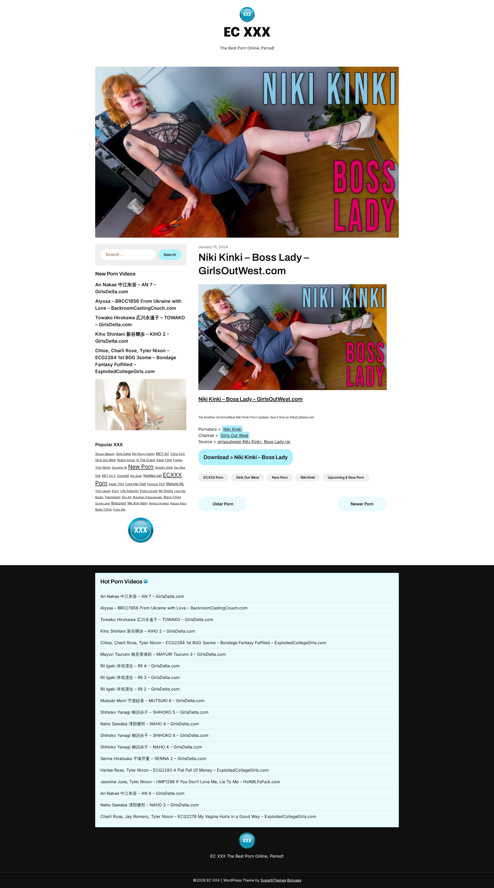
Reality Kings (126, 460)
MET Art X (109, 476)
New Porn (141, 466)
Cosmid (123, 476)
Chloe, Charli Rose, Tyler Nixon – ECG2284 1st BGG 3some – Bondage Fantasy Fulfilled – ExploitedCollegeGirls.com (213, 642)
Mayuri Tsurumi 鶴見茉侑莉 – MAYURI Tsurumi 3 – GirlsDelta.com (163, 654)
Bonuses (294, 880)
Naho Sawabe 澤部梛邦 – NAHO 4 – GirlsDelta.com (149, 723)
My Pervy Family (143, 454)
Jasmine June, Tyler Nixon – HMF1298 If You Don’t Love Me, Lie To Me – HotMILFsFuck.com (190, 781)
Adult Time (164, 460)
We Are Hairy (137, 503)
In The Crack (145, 460)
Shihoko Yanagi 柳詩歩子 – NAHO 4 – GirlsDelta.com (151, 746)
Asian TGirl (116, 484)
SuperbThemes (273, 880)
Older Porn (223, 503)
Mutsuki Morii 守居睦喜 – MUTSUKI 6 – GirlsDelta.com (152, 700)
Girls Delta (123, 454)
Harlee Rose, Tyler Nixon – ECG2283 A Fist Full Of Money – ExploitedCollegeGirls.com (184, 770)
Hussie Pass (178, 503)
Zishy (115, 491)
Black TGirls (172, 497)
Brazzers (118, 503)
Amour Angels (159, 503)
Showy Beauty (105, 454)
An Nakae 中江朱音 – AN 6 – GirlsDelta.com (142, 793)
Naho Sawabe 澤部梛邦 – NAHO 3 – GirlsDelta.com (149, 804)
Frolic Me (119, 509)
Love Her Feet (135, 484)
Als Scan (136, 476)
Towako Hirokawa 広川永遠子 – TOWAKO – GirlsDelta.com (156, 619)
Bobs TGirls (103, 509)
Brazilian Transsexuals (147, 497)
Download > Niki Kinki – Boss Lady (246, 457)
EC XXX (247, 33)
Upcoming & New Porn (346, 477)
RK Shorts (166, 491)
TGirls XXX (177, 454)
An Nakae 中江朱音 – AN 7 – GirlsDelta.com (142, 596)
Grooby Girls (164, 467)
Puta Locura (148, 491)
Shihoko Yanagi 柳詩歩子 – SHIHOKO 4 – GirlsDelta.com (154, 735)
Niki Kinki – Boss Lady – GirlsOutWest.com (250, 399)
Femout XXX (156, 484)
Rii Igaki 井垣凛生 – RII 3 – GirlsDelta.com (140, 677)
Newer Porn (362, 503)
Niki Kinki (232, 429)
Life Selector (129, 491)
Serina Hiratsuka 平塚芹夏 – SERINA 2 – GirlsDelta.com (153, 758)
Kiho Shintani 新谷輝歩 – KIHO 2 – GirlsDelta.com (147, 631)
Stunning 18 (119, 467)
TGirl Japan (102, 491)
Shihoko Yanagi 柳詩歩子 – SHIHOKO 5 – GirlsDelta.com (154, 712)
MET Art (162, 454)
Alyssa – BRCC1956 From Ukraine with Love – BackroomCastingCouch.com (174, 607)
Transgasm (112, 497)
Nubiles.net (152, 475)
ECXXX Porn (213, 477)
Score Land (102, 503)
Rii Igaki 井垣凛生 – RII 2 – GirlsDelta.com (140, 689)
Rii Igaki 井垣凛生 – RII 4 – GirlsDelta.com (140, 665)
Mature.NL (175, 483)
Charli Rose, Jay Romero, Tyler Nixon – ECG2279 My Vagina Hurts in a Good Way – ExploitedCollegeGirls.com (208, 816)
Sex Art (127, 497)
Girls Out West (105, 460)
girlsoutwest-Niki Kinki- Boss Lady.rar (253, 441)
